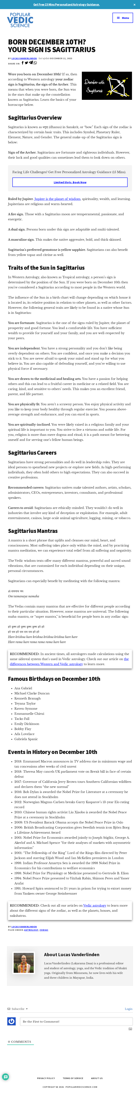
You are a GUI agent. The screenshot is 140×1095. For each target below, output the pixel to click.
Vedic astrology (94, 905)
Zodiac (44, 930)
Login (128, 1009)
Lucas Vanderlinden (24, 58)
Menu (125, 18)
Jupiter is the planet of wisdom (57, 199)
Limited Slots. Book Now (70, 182)
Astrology (31, 930)
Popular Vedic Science (34, 20)
